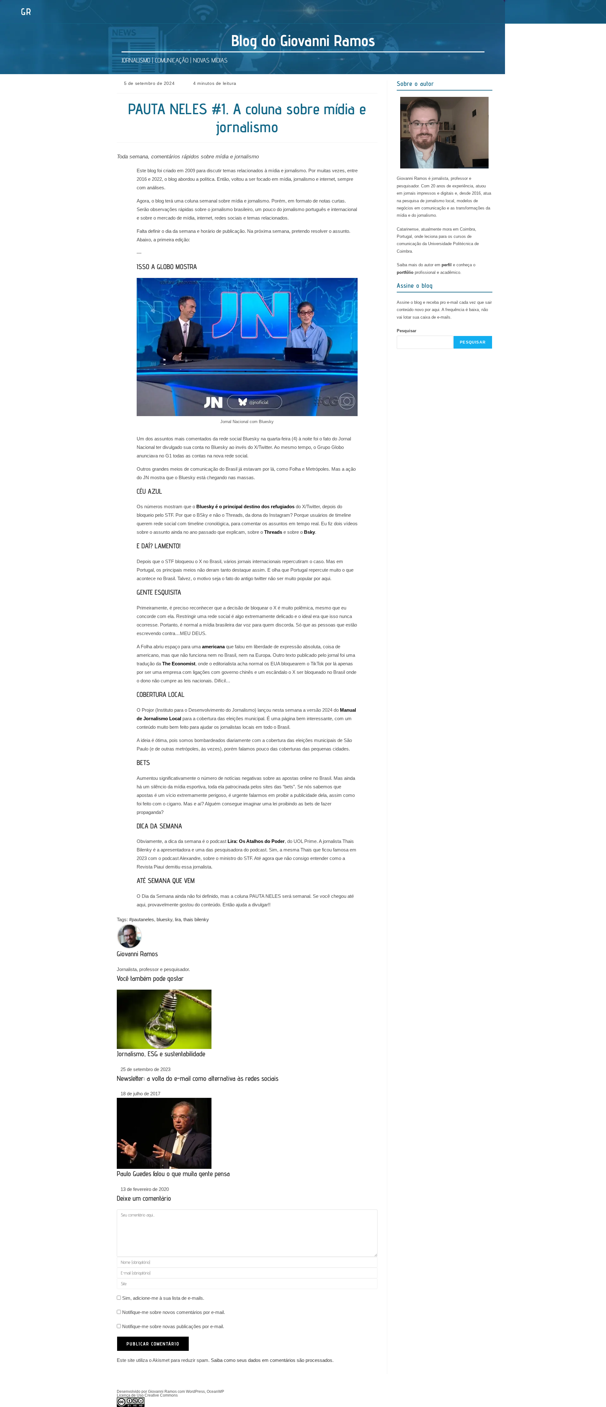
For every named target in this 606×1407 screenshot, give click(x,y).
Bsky (309, 532)
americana (213, 646)
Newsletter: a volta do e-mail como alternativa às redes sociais (197, 1078)
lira (178, 919)
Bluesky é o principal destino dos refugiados (245, 506)
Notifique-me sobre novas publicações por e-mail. (173, 1326)
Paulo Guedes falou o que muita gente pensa (173, 1173)
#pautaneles (141, 919)
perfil (447, 264)
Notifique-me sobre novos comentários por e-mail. (173, 1312)
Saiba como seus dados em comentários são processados (271, 1360)
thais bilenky (196, 919)
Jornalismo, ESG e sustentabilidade (161, 1054)
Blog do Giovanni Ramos (303, 40)
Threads (273, 532)
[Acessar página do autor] (129, 936)
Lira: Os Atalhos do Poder (256, 841)
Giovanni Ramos (137, 954)
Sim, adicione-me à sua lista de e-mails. (162, 1298)
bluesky (164, 919)
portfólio (405, 272)
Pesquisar (406, 330)
